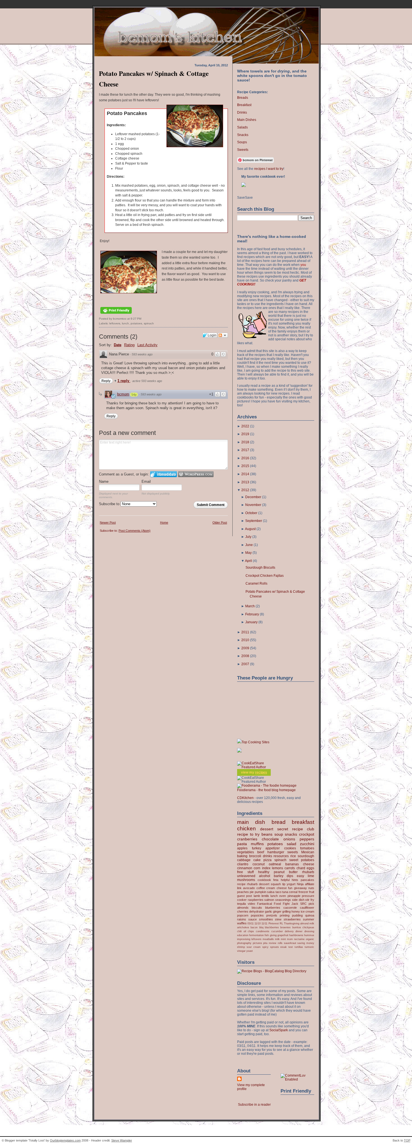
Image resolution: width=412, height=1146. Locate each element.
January (251, 622)
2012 (245, 490)
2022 (245, 426)
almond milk (307, 923)
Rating (129, 345)
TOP (407, 1140)
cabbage (244, 860)
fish (267, 935)
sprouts (274, 946)
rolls (280, 943)
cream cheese (276, 888)
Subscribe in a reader (254, 1105)
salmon (269, 899)
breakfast (303, 822)
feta (275, 880)
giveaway (300, 888)
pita (265, 943)
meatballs (268, 939)
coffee (260, 888)
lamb (257, 895)
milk (277, 939)
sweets (292, 852)
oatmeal (275, 864)
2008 (245, 656)
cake (257, 860)
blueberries (272, 907)
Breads (242, 98)
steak (283, 946)
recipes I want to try (268, 169)
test (290, 946)
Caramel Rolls (256, 583)
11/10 (257, 923)
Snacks (242, 135)
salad (291, 844)
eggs (310, 868)
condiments (262, 931)
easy (300, 876)
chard (301, 868)
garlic (268, 911)
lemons (277, 868)
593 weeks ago (142, 354)
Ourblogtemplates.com (65, 1140)
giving (273, 935)
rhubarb (308, 872)
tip (283, 884)
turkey (256, 848)
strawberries (292, 919)
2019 (245, 434)
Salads (242, 127)
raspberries (255, 899)
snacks (291, 834)
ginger (277, 911)
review (272, 943)
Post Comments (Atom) (135, 530)
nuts (311, 888)
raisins (241, 919)
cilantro (242, 864)
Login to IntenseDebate (163, 474)
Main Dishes (246, 120)
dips (290, 876)
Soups (242, 142)
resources (281, 856)
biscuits (257, 907)
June (249, 545)
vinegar (241, 950)
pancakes (307, 880)
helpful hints (289, 880)
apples (242, 848)
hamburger (275, 852)
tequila (241, 903)
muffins (257, 844)
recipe (241, 884)
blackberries (272, 927)
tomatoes (307, 848)
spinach (149, 323)
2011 (245, 632)
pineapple (294, 895)
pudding (297, 915)
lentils (265, 895)
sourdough (306, 856)
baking (242, 856)
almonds (243, 907)
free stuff (245, 872)
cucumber (277, 931)
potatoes (136, 323)
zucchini (307, 844)
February (252, 614)
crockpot (306, 834)
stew (278, 919)
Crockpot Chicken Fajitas (265, 576)
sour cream (254, 946)
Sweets (242, 150)
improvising (243, 939)
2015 (245, 466)
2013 (245, 482)
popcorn (242, 915)
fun (290, 888)
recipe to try (248, 834)
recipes (261, 772)
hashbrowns (296, 935)
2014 (245, 474)
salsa (270, 892)
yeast (249, 950)
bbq (261, 927)
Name (103, 481)
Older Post (219, 522)
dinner (298, 931)
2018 (245, 442)
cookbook (264, 880)
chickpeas (308, 927)
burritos (296, 927)
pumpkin (260, 892)
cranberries (247, 839)
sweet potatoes (301, 860)
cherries (242, 911)
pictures (257, 943)
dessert (266, 829)
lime (311, 876)
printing (285, 915)
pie (252, 892)
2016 (245, 458)
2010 (245, 640)
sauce (252, 919)
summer (308, 919)
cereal (293, 892)
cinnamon (244, 868)
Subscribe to (110, 504)
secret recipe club (295, 829)
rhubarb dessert (258, 884)
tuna (285, 892)
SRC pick (307, 903)
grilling (286, 911)
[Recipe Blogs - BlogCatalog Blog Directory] (271, 971)
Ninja (300, 884)
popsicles (257, 915)
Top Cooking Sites (255, 742)
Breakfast (244, 105)
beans (266, 834)
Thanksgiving (291, 923)
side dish (298, 899)
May (248, 553)
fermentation (256, 935)
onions (289, 839)
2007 (245, 664)
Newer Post (108, 522)
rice (293, 856)
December (253, 497)
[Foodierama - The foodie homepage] (267, 786)
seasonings (283, 899)
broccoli (255, 856)
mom (290, 939)
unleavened (246, 876)
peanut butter (286, 872)
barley (278, 876)
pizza (267, 860)
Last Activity (147, 345)
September (253, 521)
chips (251, 931)
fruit (311, 892)
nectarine (299, 939)
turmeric (309, 946)
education (242, 935)
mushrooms (246, 880)
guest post (244, 895)
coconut (259, 864)
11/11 (264, 923)
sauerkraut (290, 943)
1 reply (123, 381)
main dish (251, 822)
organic (310, 939)
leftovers (114, 323)
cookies (290, 848)
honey (295, 911)
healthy (263, 872)
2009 (245, 648)
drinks (267, 856)
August (250, 529)
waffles (242, 923)
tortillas (299, 946)
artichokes (243, 927)
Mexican (307, 852)
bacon (254, 927)
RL (281, 923)
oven (282, 895)
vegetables (245, 852)
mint (283, 939)
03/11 (250, 923)
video (251, 903)
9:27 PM (136, 318)
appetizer (272, 848)
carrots (289, 868)
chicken (246, 828)
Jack (294, 903)
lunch (125, 323)
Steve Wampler (121, 1140)
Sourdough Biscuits (260, 568)
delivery (289, 931)
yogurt (291, 884)
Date (117, 345)
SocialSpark (278, 1030)
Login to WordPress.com (196, 474)
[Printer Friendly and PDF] (116, 314)
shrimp (241, 946)
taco (278, 892)
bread (279, 822)
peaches (243, 892)
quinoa (309, 915)
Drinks (242, 112)
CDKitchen (245, 798)
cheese (308, 864)
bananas (292, 864)
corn (257, 868)
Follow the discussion (223, 335)
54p (133, 394)
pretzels (271, 915)
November (253, 505)
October (251, 513)
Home (164, 522)
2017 (245, 450)
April (248, 561)
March (250, 606)
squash (276, 884)
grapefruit (282, 935)
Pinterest (274, 923)
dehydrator (256, 911)
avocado (249, 888)
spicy (265, 946)
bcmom (123, 394)
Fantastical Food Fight (273, 903)
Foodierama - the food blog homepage (266, 790)
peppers (307, 839)
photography (244, 943)
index (266, 868)
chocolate (270, 839)
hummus (309, 935)
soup (278, 834)
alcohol (264, 876)
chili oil (241, 931)
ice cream (307, 911)
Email (146, 481)
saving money (305, 943)
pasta (242, 844)
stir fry (309, 899)
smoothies (266, 919)
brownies (285, 927)
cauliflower (307, 907)
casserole (290, 907)
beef (260, 852)
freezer (303, 892)
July (248, 537)
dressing (309, 931)
